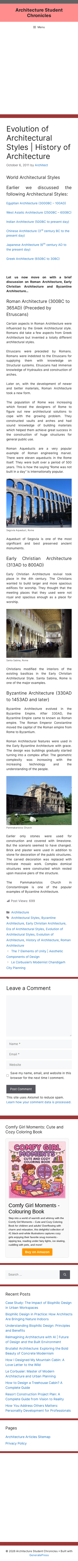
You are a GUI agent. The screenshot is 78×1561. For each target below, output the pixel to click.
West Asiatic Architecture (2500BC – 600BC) (38, 212)
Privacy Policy (16, 1443)
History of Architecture (42, 940)
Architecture (20, 912)
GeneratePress (39, 1555)
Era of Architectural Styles (25, 929)
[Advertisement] (39, 73)
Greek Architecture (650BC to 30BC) (33, 259)
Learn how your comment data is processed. (38, 1102)
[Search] (65, 1274)
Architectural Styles (25, 918)
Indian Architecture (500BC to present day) (37, 222)
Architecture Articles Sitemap (27, 1437)
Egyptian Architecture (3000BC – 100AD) (36, 203)
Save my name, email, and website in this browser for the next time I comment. (40, 1075)
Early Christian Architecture (45, 923)
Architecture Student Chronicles (39, 12)
